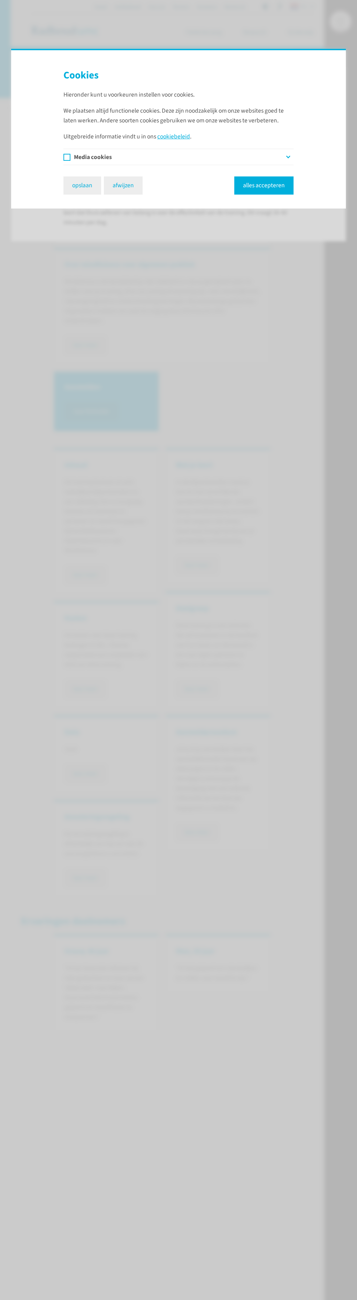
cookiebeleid (173, 136)
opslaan (82, 185)
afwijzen (123, 185)
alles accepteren (264, 185)
